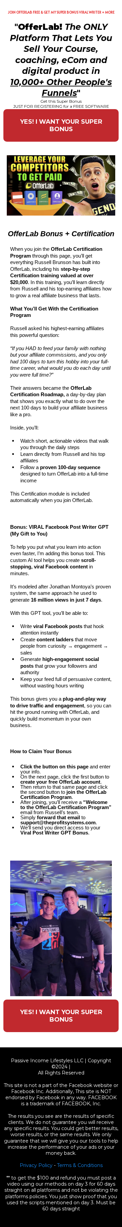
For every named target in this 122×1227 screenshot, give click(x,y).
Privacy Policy (36, 1165)
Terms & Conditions (80, 1165)
